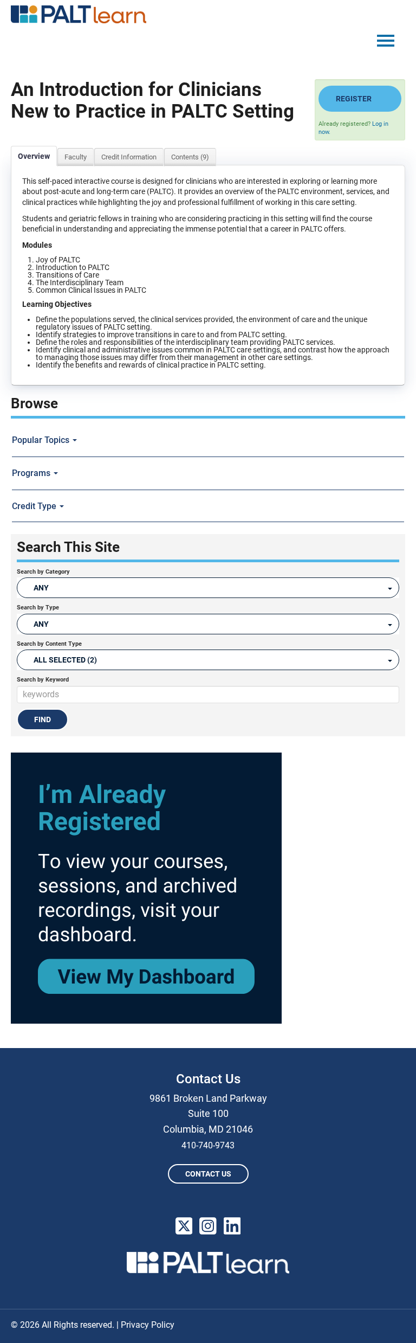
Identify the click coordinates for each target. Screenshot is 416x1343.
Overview (34, 156)
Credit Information (129, 157)
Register (354, 98)
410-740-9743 (208, 1145)
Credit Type (35, 506)
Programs (32, 473)
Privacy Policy (147, 1325)
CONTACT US (208, 1173)
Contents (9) (190, 157)
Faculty (75, 157)
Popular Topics (42, 440)
